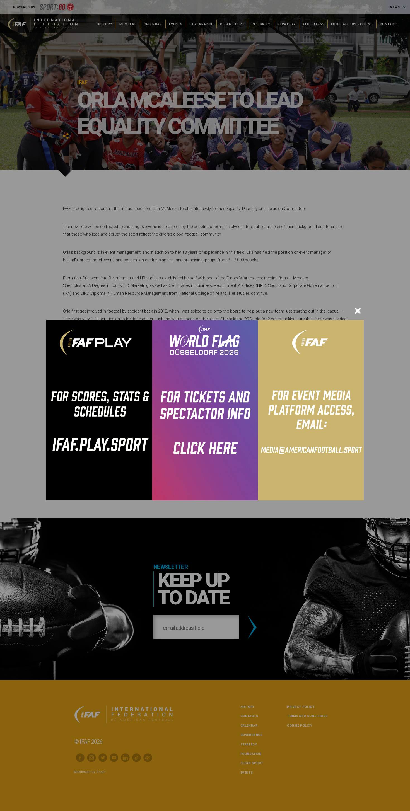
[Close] (358, 311)
